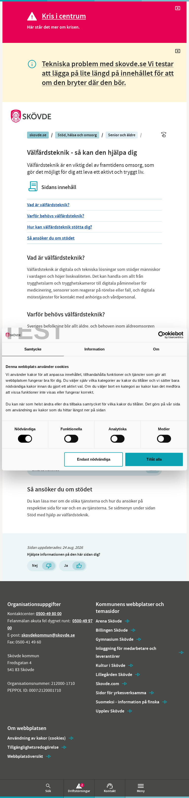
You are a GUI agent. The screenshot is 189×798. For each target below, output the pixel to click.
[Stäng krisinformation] (177, 9)
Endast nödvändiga (93, 459)
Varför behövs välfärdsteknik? (55, 216)
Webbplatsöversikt (25, 756)
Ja (66, 565)
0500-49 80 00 (49, 614)
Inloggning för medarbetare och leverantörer (126, 652)
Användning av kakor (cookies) (36, 738)
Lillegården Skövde (114, 674)
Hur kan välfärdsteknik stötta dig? (59, 227)
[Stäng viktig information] (177, 52)
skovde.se (38, 135)
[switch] (71, 439)
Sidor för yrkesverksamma (121, 693)
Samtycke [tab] (32, 349)
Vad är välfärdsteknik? (48, 205)
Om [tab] (156, 349)
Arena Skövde (109, 621)
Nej (35, 565)
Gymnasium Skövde (114, 639)
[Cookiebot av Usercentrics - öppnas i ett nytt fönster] (161, 335)
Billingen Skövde (112, 630)
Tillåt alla (154, 459)
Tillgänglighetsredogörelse (33, 747)
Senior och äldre (121, 135)
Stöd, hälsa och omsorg (77, 135)
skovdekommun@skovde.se (48, 635)
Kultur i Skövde (110, 665)
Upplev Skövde (110, 711)
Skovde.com (107, 684)
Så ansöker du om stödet (51, 238)
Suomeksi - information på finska (127, 702)
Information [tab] (94, 349)
